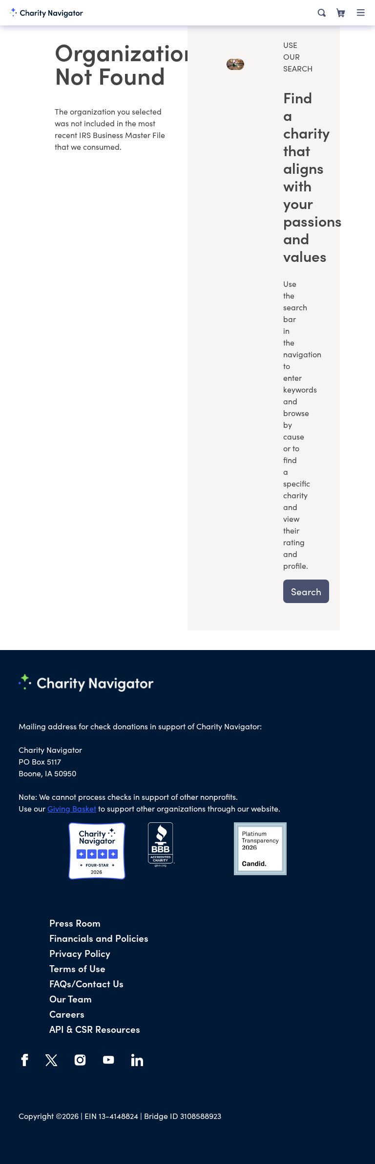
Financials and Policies (98, 937)
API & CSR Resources (94, 1028)
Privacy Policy (79, 952)
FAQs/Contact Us (86, 983)
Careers (66, 1013)
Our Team (70, 998)
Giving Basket (71, 808)
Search (306, 591)
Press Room (75, 922)
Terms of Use (77, 968)
